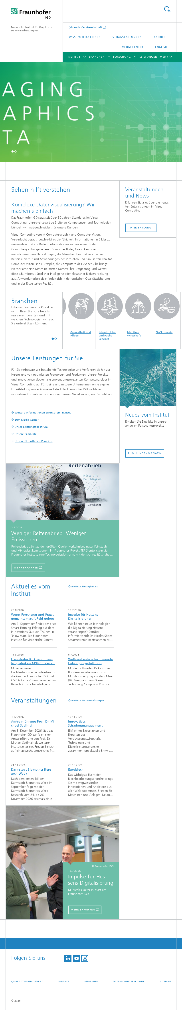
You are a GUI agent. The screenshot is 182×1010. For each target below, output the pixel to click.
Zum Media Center (27, 419)
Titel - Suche (167, 9)
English (161, 47)
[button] (12, 151)
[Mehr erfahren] (62, 493)
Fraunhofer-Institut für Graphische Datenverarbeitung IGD (32, 29)
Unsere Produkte (26, 434)
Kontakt (63, 981)
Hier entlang (141, 227)
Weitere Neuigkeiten (84, 586)
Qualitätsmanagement (27, 981)
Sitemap (165, 981)
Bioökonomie (152, 332)
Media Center (132, 47)
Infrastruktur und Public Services (96, 335)
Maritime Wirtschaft (123, 334)
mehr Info (34, 625)
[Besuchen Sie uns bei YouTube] (76, 958)
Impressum (91, 981)
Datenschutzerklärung (129, 981)
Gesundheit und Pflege (69, 334)
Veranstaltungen (127, 37)
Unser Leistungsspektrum (31, 426)
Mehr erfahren (26, 567)
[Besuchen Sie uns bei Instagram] (84, 958)
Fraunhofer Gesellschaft (86, 27)
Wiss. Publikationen (85, 37)
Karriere (160, 37)
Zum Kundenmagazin (145, 453)
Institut (73, 56)
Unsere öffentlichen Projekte (33, 441)
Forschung (122, 56)
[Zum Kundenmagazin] (148, 378)
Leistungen (148, 56)
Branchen (97, 56)
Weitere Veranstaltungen (87, 700)
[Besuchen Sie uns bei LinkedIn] (67, 958)
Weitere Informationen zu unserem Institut (43, 412)
